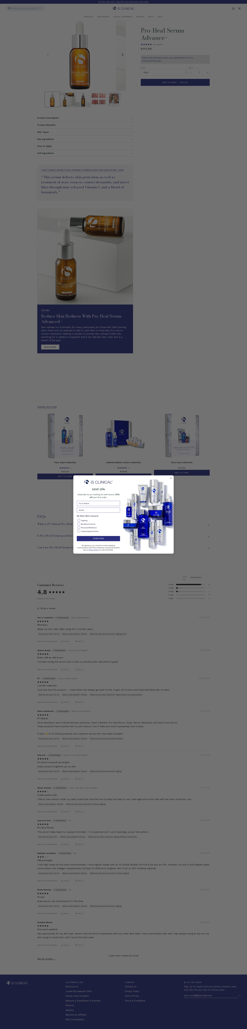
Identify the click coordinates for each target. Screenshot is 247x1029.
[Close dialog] (170, 478)
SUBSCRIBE (98, 538)
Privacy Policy (94, 550)
